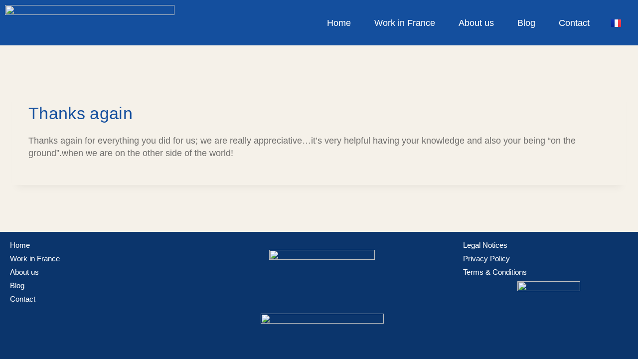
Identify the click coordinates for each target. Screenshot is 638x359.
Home (339, 23)
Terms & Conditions (495, 272)
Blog (526, 23)
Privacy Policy (486, 258)
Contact (574, 23)
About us (476, 23)
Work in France (404, 23)
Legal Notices (485, 245)
